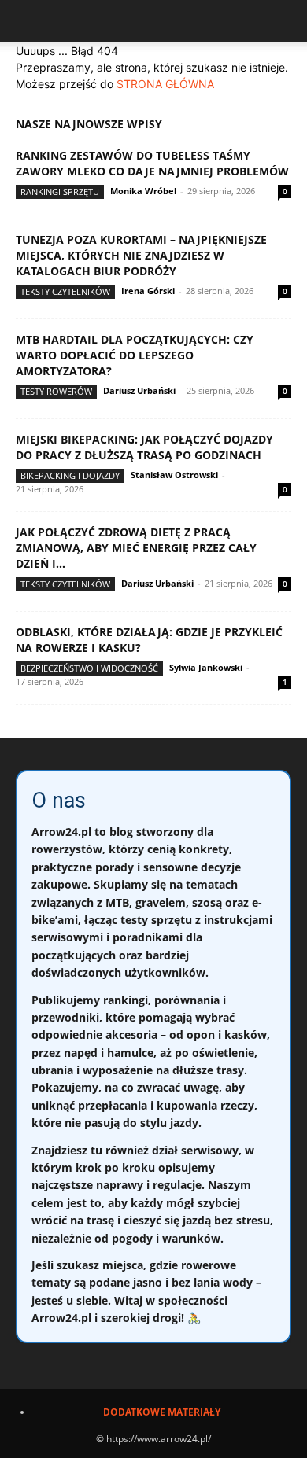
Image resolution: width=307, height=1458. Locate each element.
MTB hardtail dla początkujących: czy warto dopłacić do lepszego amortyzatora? (134, 355)
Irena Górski (148, 290)
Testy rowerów (56, 391)
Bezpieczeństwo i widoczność (89, 668)
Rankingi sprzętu (59, 191)
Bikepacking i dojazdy (70, 475)
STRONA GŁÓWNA (165, 83)
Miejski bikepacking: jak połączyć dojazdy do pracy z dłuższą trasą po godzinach (144, 447)
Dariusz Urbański (139, 390)
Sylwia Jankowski (205, 667)
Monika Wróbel (143, 191)
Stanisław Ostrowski (174, 474)
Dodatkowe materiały (161, 1412)
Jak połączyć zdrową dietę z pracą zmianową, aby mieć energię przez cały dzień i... (136, 548)
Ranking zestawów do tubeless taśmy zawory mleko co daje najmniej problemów (152, 163)
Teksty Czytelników (65, 291)
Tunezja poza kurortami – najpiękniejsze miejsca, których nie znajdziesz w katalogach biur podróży (141, 255)
